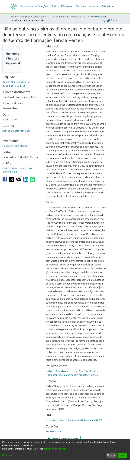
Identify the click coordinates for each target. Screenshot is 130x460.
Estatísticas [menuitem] (107, 6)
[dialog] (65, 449)
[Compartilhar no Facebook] (4, 179)
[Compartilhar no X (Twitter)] (11, 179)
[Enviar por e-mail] (18, 179)
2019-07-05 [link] (9, 119)
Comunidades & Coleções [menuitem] (34, 6)
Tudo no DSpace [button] (61, 6)
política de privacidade (55, 448)
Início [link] (13, 16)
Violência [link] (84, 371)
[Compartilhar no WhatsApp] (32, 179)
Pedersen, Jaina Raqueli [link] (15, 146)
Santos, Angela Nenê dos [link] (16, 131)
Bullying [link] (50, 371)
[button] (103, 20)
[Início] (13, 6)
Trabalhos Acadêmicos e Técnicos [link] (35, 16)
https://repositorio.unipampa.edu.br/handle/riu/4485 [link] (74, 420)
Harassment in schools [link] (74, 375)
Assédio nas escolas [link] (66, 371)
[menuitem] (61, 6)
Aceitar (122, 455)
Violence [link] (93, 375)
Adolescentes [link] (53, 375)
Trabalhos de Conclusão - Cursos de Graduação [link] (71, 16)
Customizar (7, 455)
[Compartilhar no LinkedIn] (25, 179)
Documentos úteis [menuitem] (85, 6)
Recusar (111, 455)
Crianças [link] (94, 371)
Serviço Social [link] (98, 16)
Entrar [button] (114, 20)
